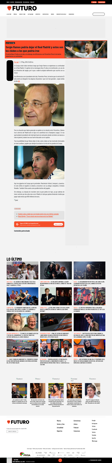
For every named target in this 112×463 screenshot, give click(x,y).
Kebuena (84, 455)
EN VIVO (12, 2)
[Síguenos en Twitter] (97, 7)
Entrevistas (45, 14)
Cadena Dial (78, 455)
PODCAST (32, 2)
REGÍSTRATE (102, 2)
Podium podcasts (38, 457)
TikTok (93, 426)
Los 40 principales (46, 453)
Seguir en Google (58, 224)
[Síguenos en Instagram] (90, 7)
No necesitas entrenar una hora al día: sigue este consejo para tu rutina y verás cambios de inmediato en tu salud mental (37, 403)
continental (65, 455)
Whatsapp (94, 441)
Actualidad (30, 14)
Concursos (71, 14)
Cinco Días (59, 455)
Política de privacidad (37, 448)
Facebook (94, 429)
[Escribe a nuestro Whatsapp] (104, 7)
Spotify (94, 438)
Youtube (94, 435)
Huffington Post (41, 455)
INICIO (8, 2)
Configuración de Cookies (57, 448)
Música (15, 14)
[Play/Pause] (60, 460)
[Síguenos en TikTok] (92, 7)
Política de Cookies (47, 448)
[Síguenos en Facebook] (95, 7)
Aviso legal (29, 448)
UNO (49, 455)
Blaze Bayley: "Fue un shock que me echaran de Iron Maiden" (35, 216)
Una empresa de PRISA (25, 454)
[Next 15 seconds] (64, 460)
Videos (52, 14)
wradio (53, 455)
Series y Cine (22, 14)
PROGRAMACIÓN (18, 2)
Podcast (76, 427)
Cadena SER (68, 453)
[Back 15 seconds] (56, 460)
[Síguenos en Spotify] (102, 7)
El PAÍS (39, 453)
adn (78, 453)
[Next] (67, 460)
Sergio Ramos (17, 208)
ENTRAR (94, 2)
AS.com (73, 453)
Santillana (53, 453)
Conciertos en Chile (61, 14)
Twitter (94, 432)
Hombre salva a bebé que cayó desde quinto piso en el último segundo (38, 214)
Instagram (94, 423)
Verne (73, 455)
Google (93, 420)
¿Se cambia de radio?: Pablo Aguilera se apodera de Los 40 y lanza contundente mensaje (19, 401)
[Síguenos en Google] (87, 7)
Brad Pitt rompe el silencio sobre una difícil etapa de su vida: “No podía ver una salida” (92, 401)
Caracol (83, 453)
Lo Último (9, 14)
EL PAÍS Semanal (69, 455)
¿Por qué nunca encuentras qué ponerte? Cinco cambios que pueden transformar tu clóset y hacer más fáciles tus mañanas (74, 403)
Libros (75, 424)
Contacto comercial (12, 431)
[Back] (53, 460)
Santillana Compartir (61, 453)
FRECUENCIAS (26, 2)
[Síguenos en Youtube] (99, 7)
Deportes (38, 14)
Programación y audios (96, 460)
